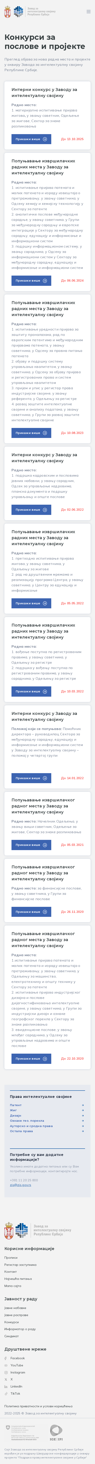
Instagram (18, 1372)
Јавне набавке (15, 1308)
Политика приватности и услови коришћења (38, 1406)
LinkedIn (16, 1386)
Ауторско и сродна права (31, 1126)
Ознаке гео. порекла (27, 1120)
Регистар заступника (20, 1265)
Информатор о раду (20, 1329)
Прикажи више (28, 139)
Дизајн (15, 1115)
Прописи (10, 1258)
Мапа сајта (12, 1286)
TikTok (15, 1393)
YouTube (17, 1365)
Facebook (18, 1358)
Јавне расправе (16, 1315)
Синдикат (11, 1336)
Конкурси (11, 1322)
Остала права (21, 1131)
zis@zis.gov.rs (20, 1185)
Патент (16, 1105)
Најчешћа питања (18, 1279)
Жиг (13, 1110)
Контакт (10, 1272)
